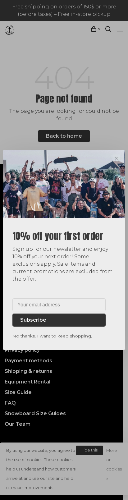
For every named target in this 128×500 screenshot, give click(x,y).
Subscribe (33, 320)
